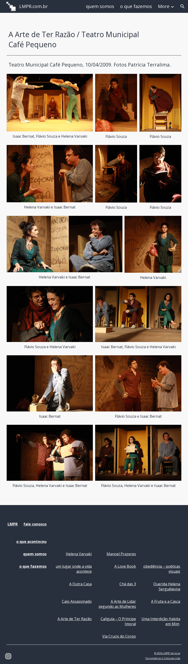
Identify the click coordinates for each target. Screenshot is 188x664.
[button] (182, 6)
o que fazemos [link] (136, 6)
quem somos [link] (100, 6)
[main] (79, 39)
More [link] (163, 6)
